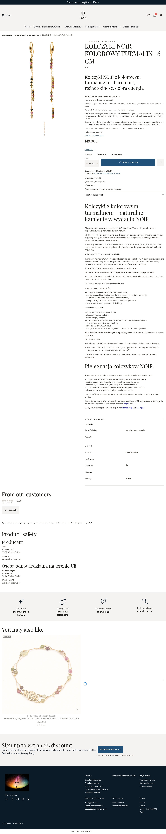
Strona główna (7, 35)
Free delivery (103, 154)
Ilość (86, 158)
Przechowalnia (146, 786)
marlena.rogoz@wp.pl (11, 583)
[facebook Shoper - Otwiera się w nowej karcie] (12, 799)
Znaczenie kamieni (92, 792)
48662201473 (8, 580)
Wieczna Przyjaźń (33, 35)
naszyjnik (140, 408)
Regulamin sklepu (92, 783)
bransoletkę (127, 408)
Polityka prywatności (93, 786)
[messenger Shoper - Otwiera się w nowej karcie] (17, 799)
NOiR (87, 67)
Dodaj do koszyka (130, 162)
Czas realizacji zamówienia (95, 809)
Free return (118, 154)
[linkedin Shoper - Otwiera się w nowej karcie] (6, 799)
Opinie (142, 805)
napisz (127, 403)
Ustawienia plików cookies (96, 789)
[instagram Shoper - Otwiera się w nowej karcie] (23, 799)
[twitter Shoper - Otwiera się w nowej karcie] (28, 799)
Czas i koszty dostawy (94, 805)
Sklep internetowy (80, 831)
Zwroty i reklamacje (93, 780)
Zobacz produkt (38, 710)
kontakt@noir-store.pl (11, 559)
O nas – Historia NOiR (148, 809)
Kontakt (143, 802)
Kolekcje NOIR (20, 35)
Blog (142, 812)
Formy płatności (91, 802)
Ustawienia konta (147, 783)
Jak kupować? (118, 802)
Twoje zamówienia (147, 780)
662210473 (6, 556)
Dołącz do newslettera (110, 749)
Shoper (18, 823)
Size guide (89, 150)
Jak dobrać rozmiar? (120, 805)
